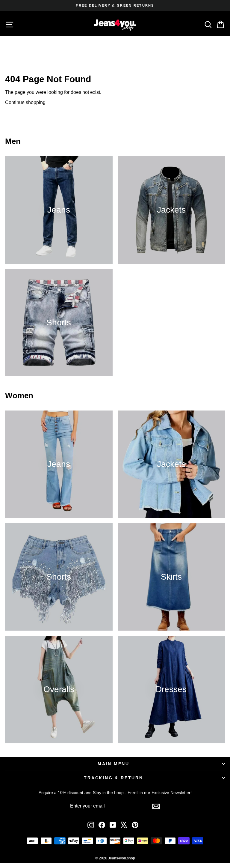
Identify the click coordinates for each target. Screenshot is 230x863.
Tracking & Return (113, 777)
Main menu (113, 763)
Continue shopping (25, 102)
